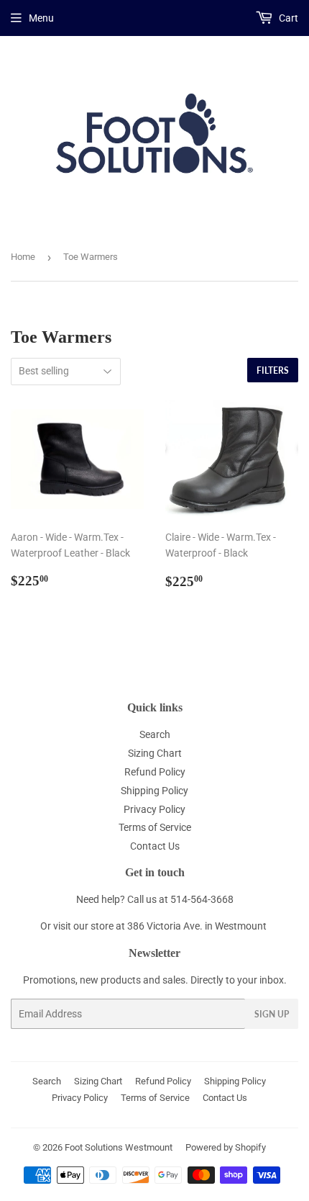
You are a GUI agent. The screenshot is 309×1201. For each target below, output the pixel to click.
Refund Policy (154, 772)
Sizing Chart (155, 753)
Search (154, 734)
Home (23, 256)
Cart (287, 18)
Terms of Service (155, 827)
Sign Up (271, 1014)
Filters (273, 370)
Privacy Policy (154, 809)
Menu (41, 18)
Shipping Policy (154, 790)
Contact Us (155, 846)
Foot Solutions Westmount (118, 1147)
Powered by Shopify (225, 1147)
